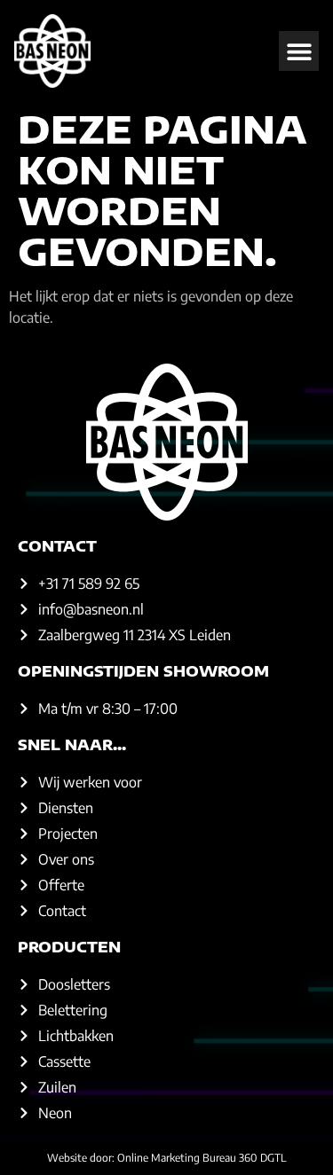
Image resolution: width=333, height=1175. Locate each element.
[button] (299, 51)
